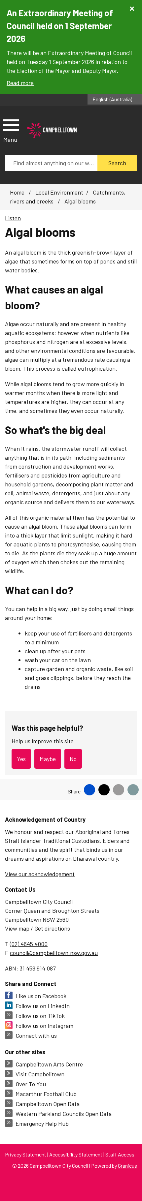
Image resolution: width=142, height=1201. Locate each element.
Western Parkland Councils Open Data (64, 1113)
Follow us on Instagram (44, 1025)
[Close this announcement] (134, 7)
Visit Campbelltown (40, 1074)
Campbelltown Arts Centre (49, 1064)
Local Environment (59, 192)
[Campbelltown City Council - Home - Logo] (52, 131)
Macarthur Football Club (46, 1093)
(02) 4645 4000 (29, 943)
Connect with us (36, 1035)
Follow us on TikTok (40, 1015)
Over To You (31, 1084)
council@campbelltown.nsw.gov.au (54, 952)
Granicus (127, 1165)
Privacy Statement (25, 1154)
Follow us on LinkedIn (43, 1005)
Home (17, 192)
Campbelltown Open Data (48, 1103)
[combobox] (115, 99)
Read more (20, 82)
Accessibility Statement (75, 1154)
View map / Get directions (37, 928)
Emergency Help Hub (42, 1123)
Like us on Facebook (41, 996)
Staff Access (119, 1154)
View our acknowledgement (40, 874)
